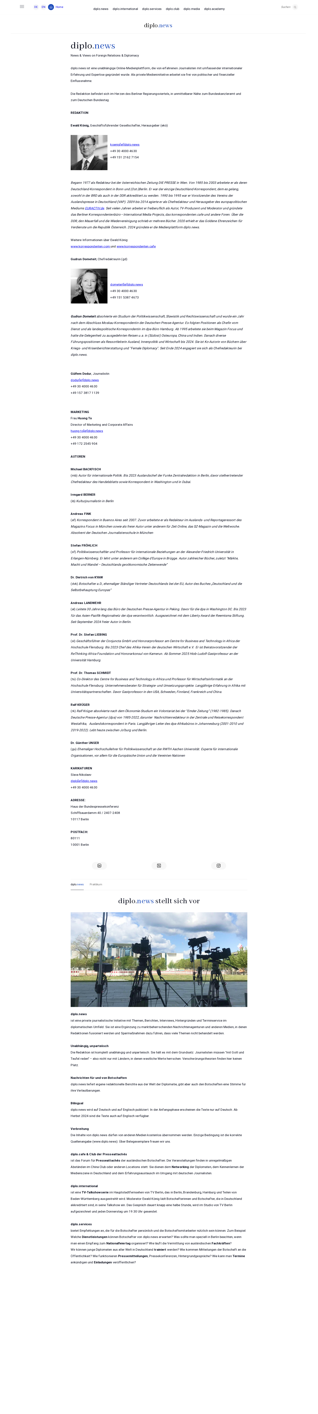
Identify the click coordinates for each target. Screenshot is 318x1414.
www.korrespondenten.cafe (136, 246)
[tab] (77, 884)
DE (36, 7)
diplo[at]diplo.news (84, 781)
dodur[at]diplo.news (85, 380)
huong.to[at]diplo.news (87, 431)
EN (43, 7)
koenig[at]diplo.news (124, 144)
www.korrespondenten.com (91, 246)
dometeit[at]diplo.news (126, 284)
